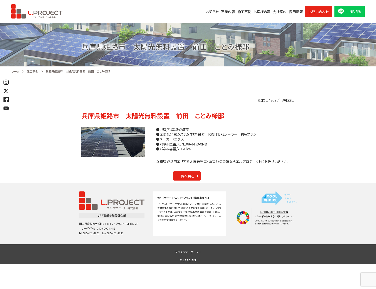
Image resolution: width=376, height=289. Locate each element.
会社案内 (280, 11)
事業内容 (228, 11)
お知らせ (212, 11)
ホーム (15, 71)
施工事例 (244, 11)
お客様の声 (261, 11)
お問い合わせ (319, 11)
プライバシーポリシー (188, 252)
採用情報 (296, 11)
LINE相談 (353, 11)
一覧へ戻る (185, 176)
